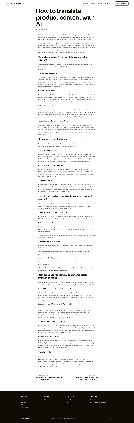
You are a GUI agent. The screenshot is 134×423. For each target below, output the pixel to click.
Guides (38, 29)
